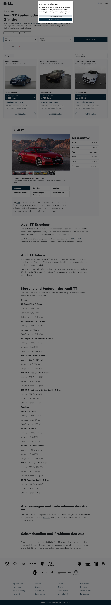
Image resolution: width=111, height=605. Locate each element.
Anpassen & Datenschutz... (55, 16)
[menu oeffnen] (106, 3)
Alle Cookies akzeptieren (55, 20)
